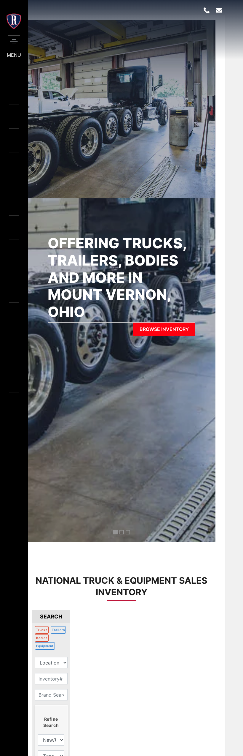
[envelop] (219, 10)
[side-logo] (14, 28)
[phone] (206, 10)
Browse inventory (164, 329)
